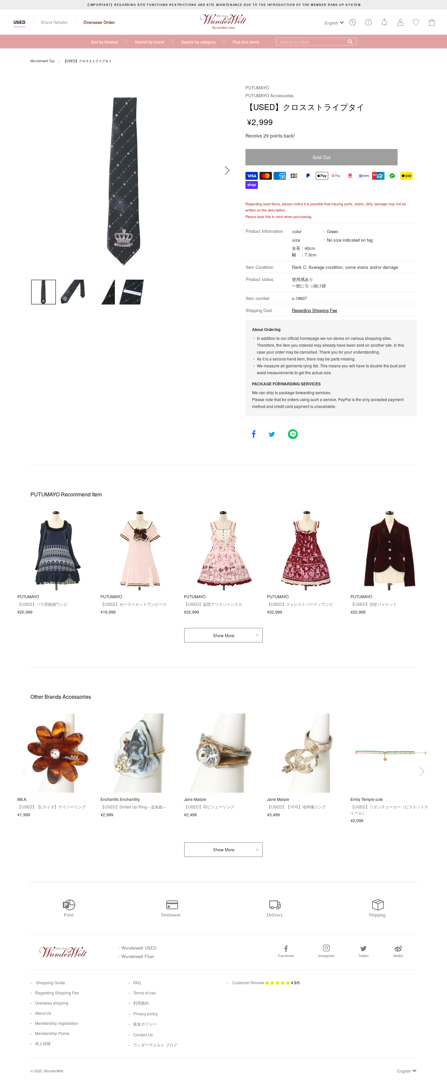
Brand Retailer (54, 22)
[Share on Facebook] (254, 434)
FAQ (137, 982)
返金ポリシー (145, 1023)
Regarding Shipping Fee (314, 310)
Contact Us (143, 1034)
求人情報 (43, 1043)
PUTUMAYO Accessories (269, 95)
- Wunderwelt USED (137, 948)
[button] (422, 771)
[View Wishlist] (353, 24)
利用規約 (141, 1003)
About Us (43, 1013)
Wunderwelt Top (42, 61)
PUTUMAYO (257, 87)
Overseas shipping (51, 1003)
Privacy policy (145, 1013)
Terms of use (144, 992)
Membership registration (56, 1023)
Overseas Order (99, 22)
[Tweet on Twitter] (272, 434)
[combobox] (316, 42)
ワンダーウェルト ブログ (155, 1044)
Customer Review (248, 982)
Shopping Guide (50, 982)
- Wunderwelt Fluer (136, 956)
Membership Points (52, 1033)
